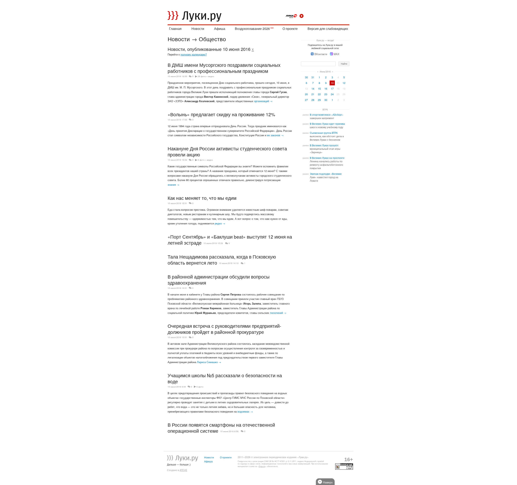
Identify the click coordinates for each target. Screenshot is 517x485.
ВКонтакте (320, 54)
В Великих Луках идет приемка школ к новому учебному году (327, 125)
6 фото (200, 386)
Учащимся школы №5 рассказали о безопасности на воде (225, 378)
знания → (173, 184)
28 (312, 100)
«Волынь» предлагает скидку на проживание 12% (221, 114)
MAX (336, 54)
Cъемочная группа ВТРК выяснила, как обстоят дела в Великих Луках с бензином (327, 136)
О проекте (290, 28)
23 (325, 94)
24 (332, 94)
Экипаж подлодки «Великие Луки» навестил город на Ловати (326, 177)
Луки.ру (262, 466)
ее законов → (275, 135)
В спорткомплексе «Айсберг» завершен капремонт (326, 116)
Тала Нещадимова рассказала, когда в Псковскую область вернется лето (222, 259)
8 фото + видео (205, 159)
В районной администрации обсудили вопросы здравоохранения (219, 279)
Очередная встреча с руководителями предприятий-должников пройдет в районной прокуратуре (224, 329)
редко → (220, 223)
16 (325, 88)
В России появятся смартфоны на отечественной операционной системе (221, 427)
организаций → (263, 101)
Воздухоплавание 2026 (252, 28)
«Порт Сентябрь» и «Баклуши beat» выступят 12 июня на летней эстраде (230, 239)
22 (319, 94)
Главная (175, 28)
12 (344, 83)
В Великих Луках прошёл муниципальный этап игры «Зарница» (325, 149)
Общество (212, 39)
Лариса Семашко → (209, 362)
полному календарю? (194, 54)
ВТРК (325, 109)
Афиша (219, 28)
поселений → (278, 313)
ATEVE (183, 470)
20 (306, 94)
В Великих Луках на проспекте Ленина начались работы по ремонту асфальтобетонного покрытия (327, 163)
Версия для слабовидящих (328, 28)
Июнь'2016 (325, 71)
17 (332, 88)
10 (332, 83)
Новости (197, 28)
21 (312, 94)
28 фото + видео (206, 76)
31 (312, 77)
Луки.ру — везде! (325, 40)
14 (312, 88)
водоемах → (245, 411)
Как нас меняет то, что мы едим (202, 198)
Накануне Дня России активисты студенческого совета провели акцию (227, 151)
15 (319, 88)
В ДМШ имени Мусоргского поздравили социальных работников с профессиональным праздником (224, 68)
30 (306, 77)
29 (319, 100)
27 (306, 100)
